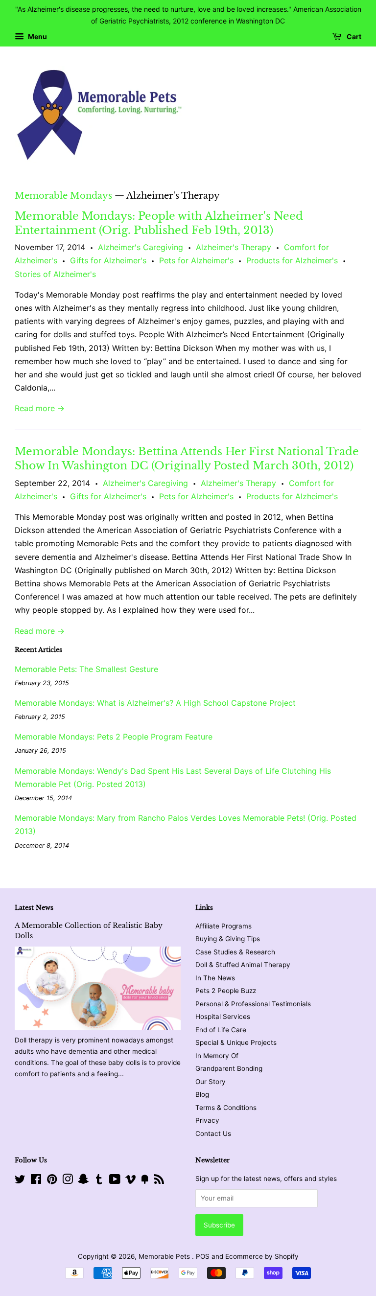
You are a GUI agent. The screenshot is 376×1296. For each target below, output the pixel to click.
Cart (353, 36)
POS (203, 1256)
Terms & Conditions (226, 1107)
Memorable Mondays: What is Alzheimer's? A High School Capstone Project (155, 703)
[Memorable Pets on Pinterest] (52, 1181)
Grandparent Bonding (228, 1068)
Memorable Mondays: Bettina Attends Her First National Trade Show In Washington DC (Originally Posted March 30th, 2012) (187, 458)
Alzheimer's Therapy (233, 247)
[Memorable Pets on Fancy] (145, 1181)
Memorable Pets (165, 1256)
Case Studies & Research (235, 952)
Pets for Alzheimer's (196, 260)
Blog (202, 1094)
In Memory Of (216, 1056)
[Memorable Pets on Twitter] (20, 1181)
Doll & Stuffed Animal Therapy (242, 965)
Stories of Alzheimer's (55, 274)
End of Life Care (220, 1030)
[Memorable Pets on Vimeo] (130, 1181)
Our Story (210, 1082)
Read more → (40, 408)
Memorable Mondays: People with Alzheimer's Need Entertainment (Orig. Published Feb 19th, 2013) (159, 223)
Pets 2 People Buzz (225, 991)
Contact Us (213, 1133)
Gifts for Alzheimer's (108, 260)
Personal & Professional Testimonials (253, 1004)
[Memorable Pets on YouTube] (114, 1181)
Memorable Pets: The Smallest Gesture (86, 669)
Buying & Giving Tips (227, 939)
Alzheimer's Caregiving (140, 247)
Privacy (207, 1120)
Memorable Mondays (63, 195)
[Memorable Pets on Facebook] (36, 1181)
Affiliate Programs (223, 926)
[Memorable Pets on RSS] (159, 1181)
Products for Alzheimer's (292, 260)
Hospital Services (222, 1016)
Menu (36, 36)
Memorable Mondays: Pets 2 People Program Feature (113, 736)
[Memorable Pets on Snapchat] (83, 1181)
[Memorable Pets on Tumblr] (99, 1181)
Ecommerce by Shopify (262, 1256)
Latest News (34, 907)
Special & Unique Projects (236, 1042)
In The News (215, 978)
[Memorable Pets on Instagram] (67, 1181)
